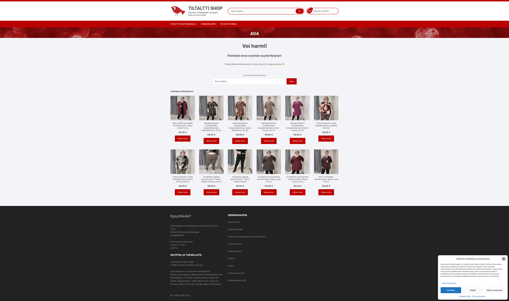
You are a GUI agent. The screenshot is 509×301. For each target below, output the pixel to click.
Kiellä (473, 290)
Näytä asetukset (495, 290)
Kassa (230, 266)
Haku (291, 81)
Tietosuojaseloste (478, 296)
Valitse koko (182, 138)
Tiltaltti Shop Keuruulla (183, 24)
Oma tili (231, 258)
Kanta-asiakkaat (235, 229)
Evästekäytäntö (465, 296)
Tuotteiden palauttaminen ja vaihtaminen (247, 236)
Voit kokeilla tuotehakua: (254, 75)
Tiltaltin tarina (228, 24)
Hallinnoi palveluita (449, 283)
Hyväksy (451, 290)
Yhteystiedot (234, 222)
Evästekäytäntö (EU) (237, 280)
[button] (503, 259)
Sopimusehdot (234, 251)
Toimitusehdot (234, 244)
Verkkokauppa (208, 24)
